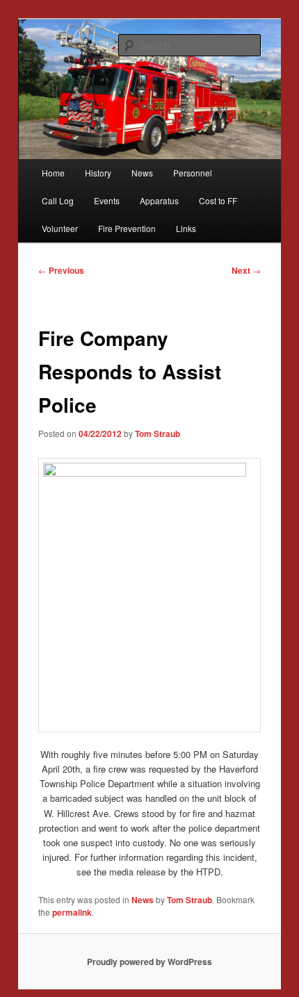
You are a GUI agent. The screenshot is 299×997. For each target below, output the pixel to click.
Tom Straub (157, 433)
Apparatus (159, 200)
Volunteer (60, 228)
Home (53, 173)
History (98, 173)
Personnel (192, 173)
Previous (61, 270)
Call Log (58, 200)
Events (107, 200)
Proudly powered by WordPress (149, 961)
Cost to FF (218, 200)
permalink (72, 912)
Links (186, 228)
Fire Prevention (127, 228)
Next (246, 270)
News (142, 173)
